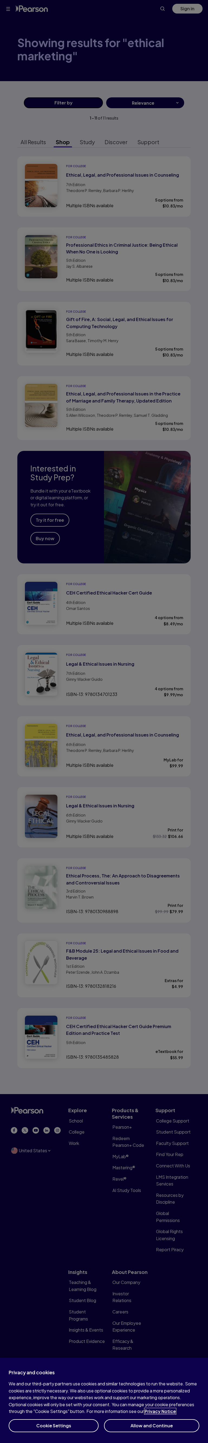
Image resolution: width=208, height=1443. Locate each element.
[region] (104, 1400)
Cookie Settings (53, 1425)
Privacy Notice (160, 1411)
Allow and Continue (152, 1425)
